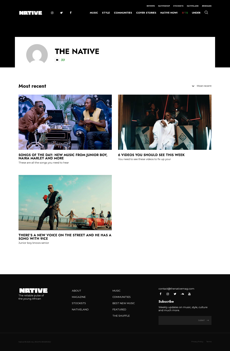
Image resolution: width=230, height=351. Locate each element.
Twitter (61, 12)
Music (94, 13)
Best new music (123, 303)
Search (206, 12)
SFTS (185, 13)
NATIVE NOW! (169, 13)
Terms (208, 342)
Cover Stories (146, 13)
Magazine (79, 296)
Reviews (151, 6)
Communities (123, 13)
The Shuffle (121, 315)
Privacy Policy (197, 342)
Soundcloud (182, 294)
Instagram (52, 12)
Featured (119, 309)
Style (106, 13)
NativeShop (164, 6)
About (76, 290)
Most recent (204, 86)
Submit (201, 320)
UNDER (196, 13)
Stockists (178, 6)
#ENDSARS (206, 6)
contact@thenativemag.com (176, 288)
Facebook (70, 12)
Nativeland (193, 6)
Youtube (189, 294)
